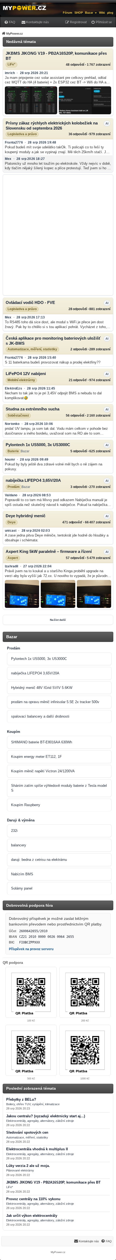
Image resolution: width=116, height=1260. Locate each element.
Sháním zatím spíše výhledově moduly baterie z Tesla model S (59, 788)
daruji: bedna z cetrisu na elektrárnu (39, 860)
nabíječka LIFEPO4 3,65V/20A (33, 480)
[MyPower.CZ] (24, 7)
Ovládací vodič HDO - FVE (30, 302)
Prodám (14, 486)
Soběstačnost (18, 415)
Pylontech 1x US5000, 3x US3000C (38, 444)
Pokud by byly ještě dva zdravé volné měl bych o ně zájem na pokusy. (53, 466)
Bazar (89, 12)
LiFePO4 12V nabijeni (26, 373)
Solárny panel (21, 888)
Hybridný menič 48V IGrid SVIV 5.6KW (41, 688)
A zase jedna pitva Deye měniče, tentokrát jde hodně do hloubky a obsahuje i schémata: (56, 537)
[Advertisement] (58, 235)
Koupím (13, 732)
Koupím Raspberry (25, 805)
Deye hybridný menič (25, 515)
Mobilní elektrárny (21, 380)
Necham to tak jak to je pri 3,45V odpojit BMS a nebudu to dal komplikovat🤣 (53, 395)
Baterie (13, 451)
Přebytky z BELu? (21, 1099)
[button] (31, 100)
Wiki (102, 12)
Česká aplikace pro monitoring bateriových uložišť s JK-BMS (53, 341)
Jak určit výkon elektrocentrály (31, 1216)
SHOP (78, 12)
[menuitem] (9, 22)
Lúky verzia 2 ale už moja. (28, 1166)
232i (14, 831)
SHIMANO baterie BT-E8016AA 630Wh (41, 742)
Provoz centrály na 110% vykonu (33, 1199)
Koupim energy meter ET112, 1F (36, 757)
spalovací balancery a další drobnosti (40, 716)
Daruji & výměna (21, 820)
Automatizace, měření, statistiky (32, 349)
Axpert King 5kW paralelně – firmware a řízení (49, 551)
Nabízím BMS (22, 874)
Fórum (67, 12)
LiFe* (11, 64)
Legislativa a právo (22, 134)
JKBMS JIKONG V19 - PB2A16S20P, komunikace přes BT (56, 56)
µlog (110, 12)
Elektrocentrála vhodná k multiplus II (37, 1149)
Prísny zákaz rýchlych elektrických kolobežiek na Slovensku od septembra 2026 (52, 125)
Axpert (13, 558)
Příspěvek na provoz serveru (31, 949)
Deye (12, 522)
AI (106, 123)
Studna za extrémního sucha (32, 409)
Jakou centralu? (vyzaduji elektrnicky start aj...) (45, 1116)
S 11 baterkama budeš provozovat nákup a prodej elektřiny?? (52, 362)
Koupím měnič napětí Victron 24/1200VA (43, 771)
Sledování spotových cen (27, 1132)
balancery (18, 845)
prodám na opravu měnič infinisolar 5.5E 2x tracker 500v (55, 702)
